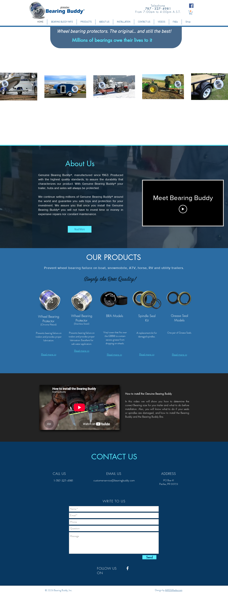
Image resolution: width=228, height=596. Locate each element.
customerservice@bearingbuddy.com (114, 480)
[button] (190, 12)
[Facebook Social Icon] (191, 6)
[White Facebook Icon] (127, 568)
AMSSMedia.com (173, 590)
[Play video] (183, 209)
